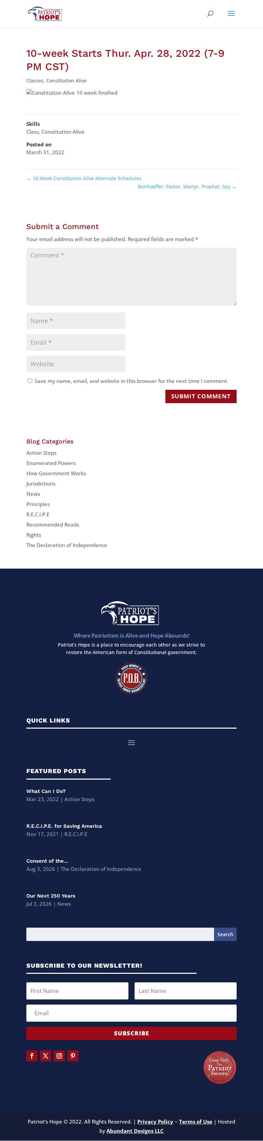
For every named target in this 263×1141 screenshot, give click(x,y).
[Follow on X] (45, 1055)
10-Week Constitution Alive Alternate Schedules (83, 178)
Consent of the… (47, 861)
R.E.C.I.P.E (37, 514)
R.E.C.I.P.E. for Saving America (64, 826)
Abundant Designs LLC (135, 1130)
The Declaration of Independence (66, 545)
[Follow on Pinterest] (72, 1055)
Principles (38, 504)
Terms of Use (195, 1121)
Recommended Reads (52, 524)
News (33, 493)
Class (32, 131)
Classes (34, 80)
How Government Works (56, 473)
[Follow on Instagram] (59, 1055)
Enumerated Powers (51, 463)
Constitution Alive (66, 80)
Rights (33, 534)
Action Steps (41, 452)
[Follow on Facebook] (31, 1055)
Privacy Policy (155, 1121)
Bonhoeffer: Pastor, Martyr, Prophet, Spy (187, 186)
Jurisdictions (40, 483)
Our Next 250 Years (50, 896)
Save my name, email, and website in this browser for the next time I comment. (131, 380)
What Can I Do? (46, 791)
